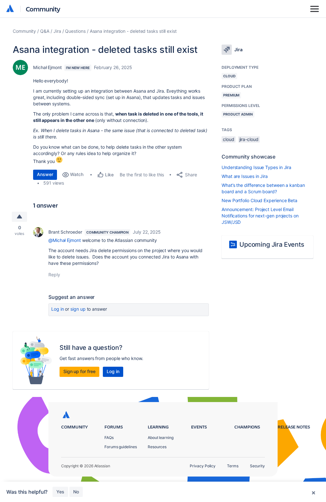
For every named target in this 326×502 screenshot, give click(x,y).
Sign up (77, 309)
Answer (45, 174)
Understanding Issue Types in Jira (256, 167)
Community (43, 8)
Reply (54, 274)
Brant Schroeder (65, 232)
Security (257, 465)
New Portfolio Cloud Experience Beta (259, 200)
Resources (157, 446)
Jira (57, 31)
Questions (75, 31)
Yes (60, 491)
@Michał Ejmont (64, 240)
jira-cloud (249, 139)
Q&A (44, 31)
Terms (232, 465)
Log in (57, 309)
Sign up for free (79, 371)
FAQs (109, 437)
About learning (161, 437)
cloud (228, 139)
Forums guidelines (120, 446)
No (76, 491)
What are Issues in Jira (245, 176)
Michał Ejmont (47, 67)
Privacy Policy (203, 465)
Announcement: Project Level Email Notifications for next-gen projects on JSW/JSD (260, 216)
